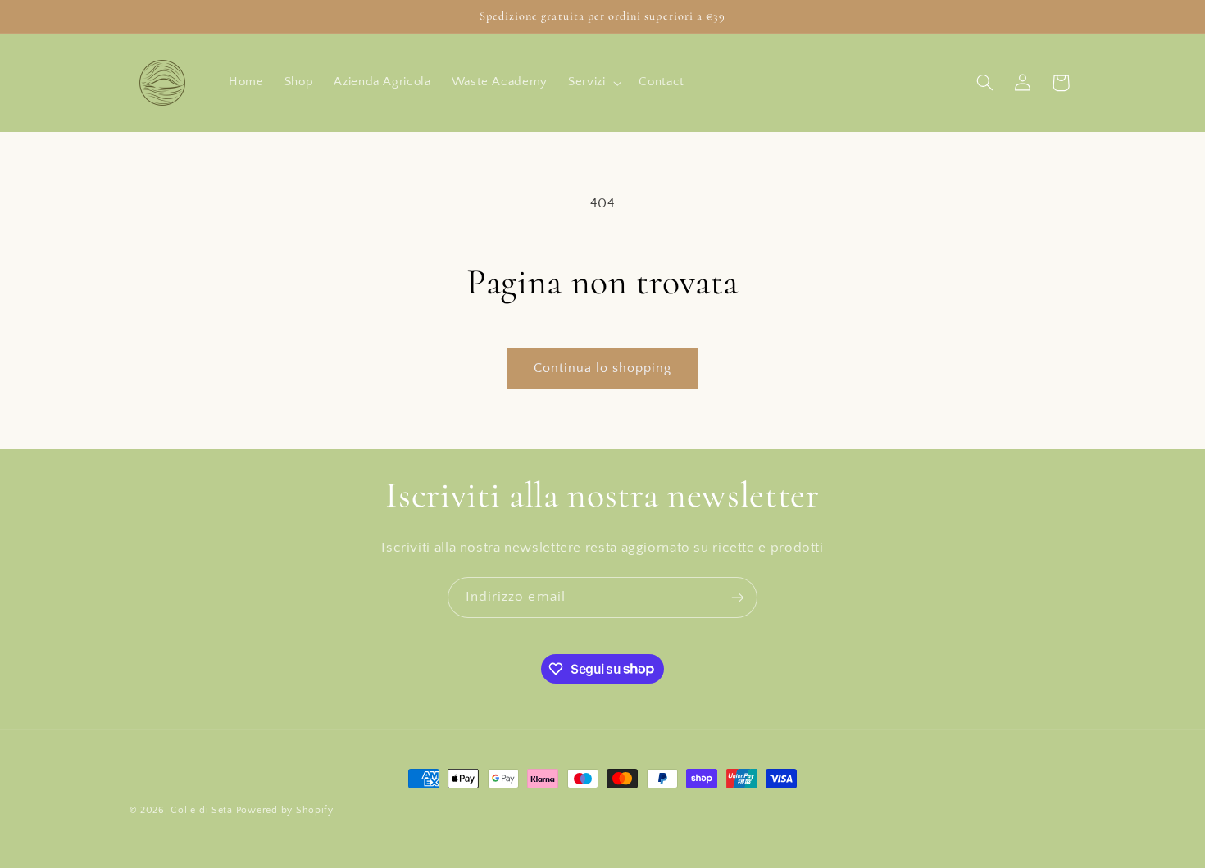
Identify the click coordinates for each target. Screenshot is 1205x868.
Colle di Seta (202, 810)
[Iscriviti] (738, 597)
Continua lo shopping (603, 368)
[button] (592, 83)
